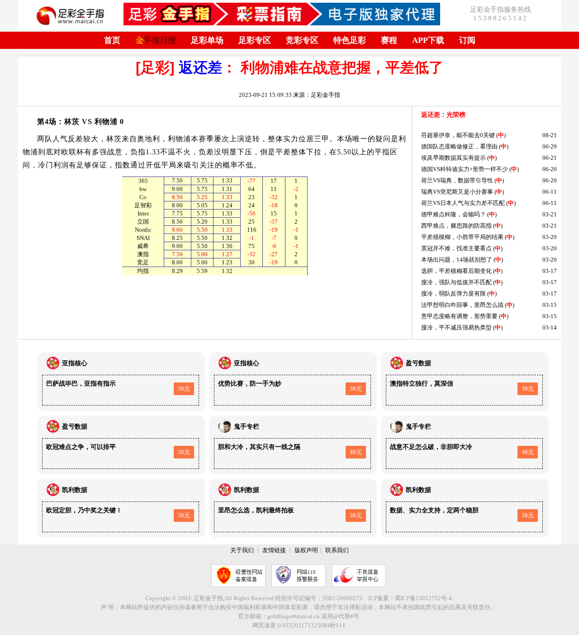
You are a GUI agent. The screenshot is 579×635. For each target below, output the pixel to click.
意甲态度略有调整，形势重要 (459, 316)
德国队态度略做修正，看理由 (459, 146)
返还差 (200, 67)
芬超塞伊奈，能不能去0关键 (458, 135)
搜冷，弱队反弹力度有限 (453, 293)
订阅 (467, 40)
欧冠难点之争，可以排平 (81, 447)
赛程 (389, 40)
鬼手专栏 (246, 426)
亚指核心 (74, 363)
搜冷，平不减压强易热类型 (456, 327)
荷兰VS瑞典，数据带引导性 (457, 180)
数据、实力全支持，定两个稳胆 (434, 510)
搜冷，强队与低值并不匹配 (456, 282)
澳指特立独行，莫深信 (421, 383)
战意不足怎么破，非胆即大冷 (431, 447)
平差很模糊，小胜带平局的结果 (462, 237)
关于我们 (242, 550)
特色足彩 (349, 40)
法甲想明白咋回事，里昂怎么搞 (462, 304)
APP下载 (428, 40)
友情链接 (274, 550)
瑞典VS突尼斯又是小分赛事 (457, 191)
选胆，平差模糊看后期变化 (456, 270)
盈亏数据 (418, 363)
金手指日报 (155, 40)
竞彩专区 (302, 40)
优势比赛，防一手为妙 (249, 383)
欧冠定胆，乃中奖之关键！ (84, 510)
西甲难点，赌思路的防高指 (456, 225)
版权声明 (306, 550)
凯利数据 (74, 490)
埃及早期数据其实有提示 (453, 157)
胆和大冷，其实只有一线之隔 (259, 447)
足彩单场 (207, 40)
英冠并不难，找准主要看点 (456, 248)
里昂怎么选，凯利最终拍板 (256, 510)
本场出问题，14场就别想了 (456, 259)
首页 (112, 40)
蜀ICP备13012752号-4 (423, 598)
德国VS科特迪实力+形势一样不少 (464, 169)
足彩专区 (254, 40)
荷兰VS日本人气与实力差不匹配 (463, 203)
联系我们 (337, 550)
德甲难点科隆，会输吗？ (453, 214)
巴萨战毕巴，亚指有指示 (81, 383)
